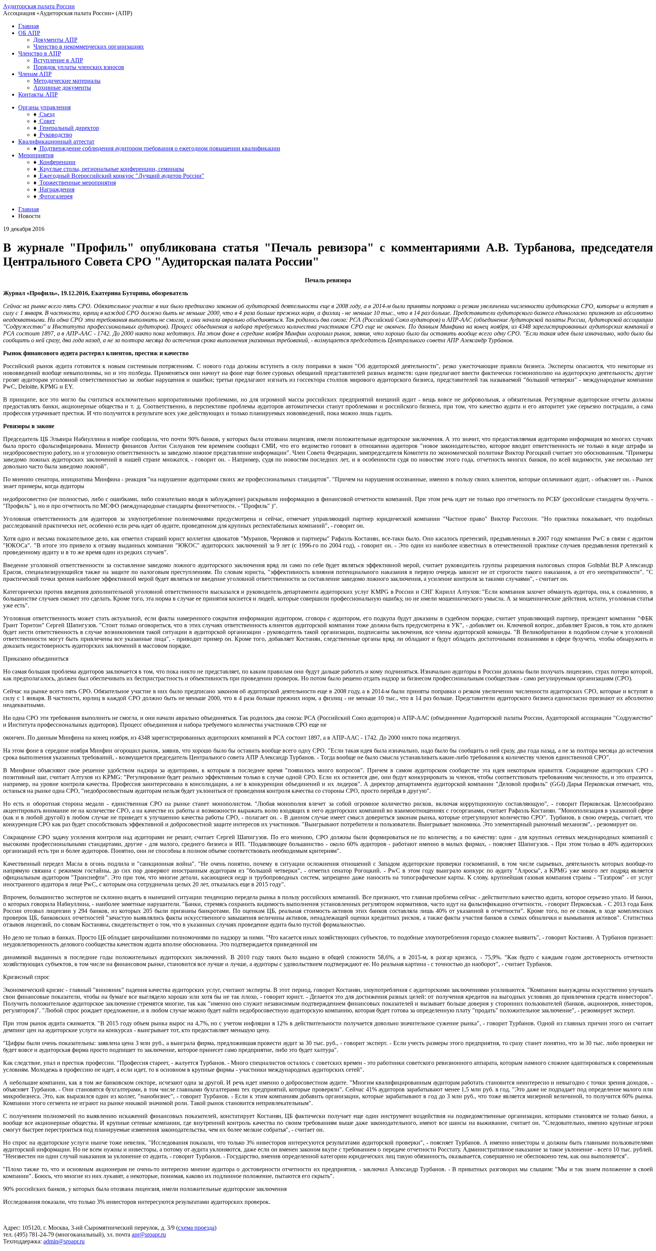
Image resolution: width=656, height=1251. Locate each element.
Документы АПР (55, 39)
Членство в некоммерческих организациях (88, 46)
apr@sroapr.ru (149, 1234)
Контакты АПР (38, 94)
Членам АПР (35, 74)
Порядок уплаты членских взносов (78, 67)
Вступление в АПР (58, 60)
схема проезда (196, 1227)
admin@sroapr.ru (64, 1241)
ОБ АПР (29, 33)
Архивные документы (62, 87)
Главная (28, 26)
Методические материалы (67, 80)
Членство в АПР (39, 53)
